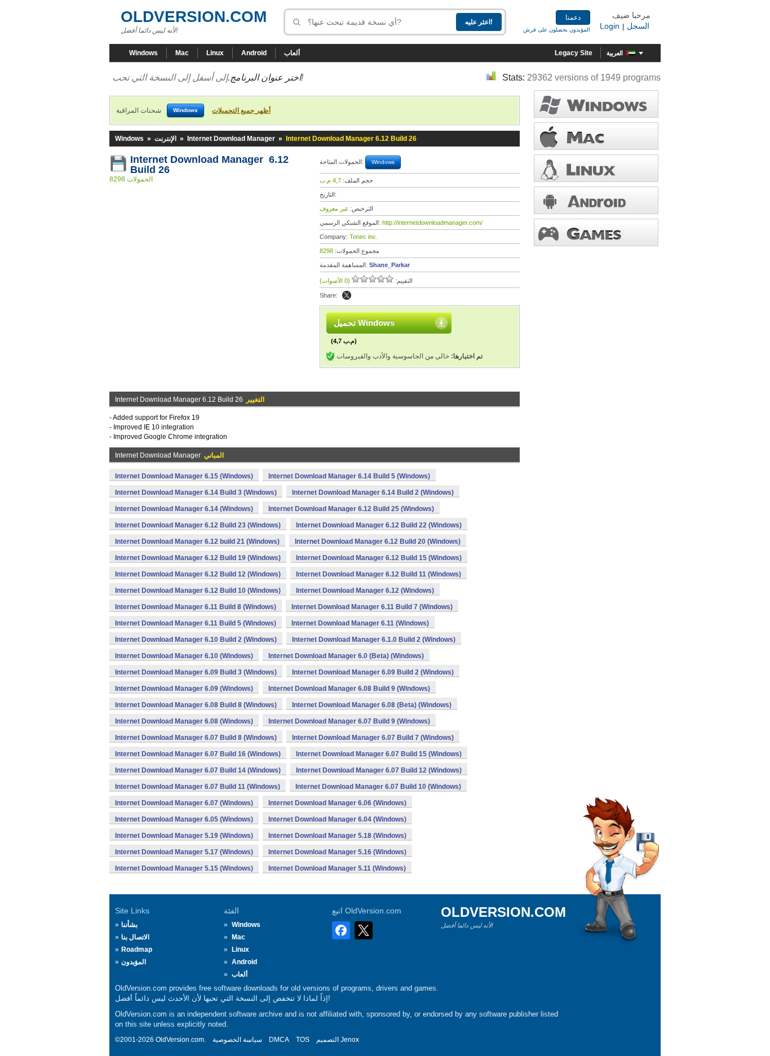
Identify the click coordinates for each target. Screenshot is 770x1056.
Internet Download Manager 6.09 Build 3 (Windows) (196, 672)
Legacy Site (573, 53)
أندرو (596, 200)
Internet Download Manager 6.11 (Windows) (360, 623)
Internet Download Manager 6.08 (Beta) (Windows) (372, 705)
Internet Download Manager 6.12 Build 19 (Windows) (198, 558)
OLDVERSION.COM (194, 16)
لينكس (596, 168)
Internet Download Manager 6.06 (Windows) (337, 803)
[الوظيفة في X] (346, 295)
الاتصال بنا (135, 937)
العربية (615, 53)
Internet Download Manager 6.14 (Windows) (184, 509)
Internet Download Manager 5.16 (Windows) (337, 852)
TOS (302, 1040)
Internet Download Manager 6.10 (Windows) (184, 656)
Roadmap (136, 949)
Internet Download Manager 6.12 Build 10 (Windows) (198, 590)
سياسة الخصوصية (237, 1040)
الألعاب (596, 232)
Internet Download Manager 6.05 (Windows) (184, 819)
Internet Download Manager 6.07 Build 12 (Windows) (379, 770)
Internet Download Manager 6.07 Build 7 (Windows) (373, 738)
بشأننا (129, 925)
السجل (638, 25)
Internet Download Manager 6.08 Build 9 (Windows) (349, 689)
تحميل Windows (364, 322)
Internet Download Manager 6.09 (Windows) (184, 689)
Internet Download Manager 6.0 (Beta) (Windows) (346, 656)
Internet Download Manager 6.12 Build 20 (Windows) (378, 541)
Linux (215, 53)
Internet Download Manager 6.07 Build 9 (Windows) (349, 721)
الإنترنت (165, 139)
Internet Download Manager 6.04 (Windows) (337, 819)
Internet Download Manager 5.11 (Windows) (337, 868)
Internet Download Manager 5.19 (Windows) (184, 836)
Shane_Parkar (389, 264)
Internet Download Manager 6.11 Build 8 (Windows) (195, 607)
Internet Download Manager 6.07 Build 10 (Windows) (378, 787)
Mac (182, 53)
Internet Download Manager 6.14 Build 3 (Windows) (196, 492)
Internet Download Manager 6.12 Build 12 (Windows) (198, 574)
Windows (143, 53)
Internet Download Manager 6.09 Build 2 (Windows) (373, 672)
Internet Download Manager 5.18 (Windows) (337, 836)
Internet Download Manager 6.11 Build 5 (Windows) (195, 623)
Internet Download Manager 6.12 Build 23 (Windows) (198, 525)
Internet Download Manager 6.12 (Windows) (365, 590)
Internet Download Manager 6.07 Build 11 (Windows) (197, 787)
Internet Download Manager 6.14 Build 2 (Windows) (373, 492)
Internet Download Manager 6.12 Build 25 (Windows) (351, 509)
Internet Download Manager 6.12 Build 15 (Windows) (379, 558)
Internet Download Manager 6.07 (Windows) (184, 803)
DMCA (279, 1040)
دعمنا (573, 17)
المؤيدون (133, 962)
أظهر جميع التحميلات (241, 110)
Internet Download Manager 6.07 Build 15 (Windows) (379, 754)
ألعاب (292, 53)
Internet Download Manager (231, 139)
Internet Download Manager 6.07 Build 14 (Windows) (198, 770)
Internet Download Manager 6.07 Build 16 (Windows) (198, 754)
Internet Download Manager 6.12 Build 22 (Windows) (379, 525)
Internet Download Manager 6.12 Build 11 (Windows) (378, 574)
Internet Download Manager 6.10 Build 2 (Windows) (196, 640)
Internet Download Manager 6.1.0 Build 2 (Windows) (373, 640)
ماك (596, 136)
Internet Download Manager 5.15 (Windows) (184, 868)
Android (254, 53)
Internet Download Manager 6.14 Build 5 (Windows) (349, 476)
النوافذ (596, 104)
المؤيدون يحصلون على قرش (556, 29)
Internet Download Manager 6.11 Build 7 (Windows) (372, 607)
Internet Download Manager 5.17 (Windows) (184, 852)
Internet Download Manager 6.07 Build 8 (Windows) (196, 738)
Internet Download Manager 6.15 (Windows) (184, 476)
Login (609, 25)
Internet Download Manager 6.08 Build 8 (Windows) (196, 705)
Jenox (349, 1040)
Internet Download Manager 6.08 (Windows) (184, 721)
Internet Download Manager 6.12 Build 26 (209, 164)
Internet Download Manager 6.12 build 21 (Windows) (197, 541)
